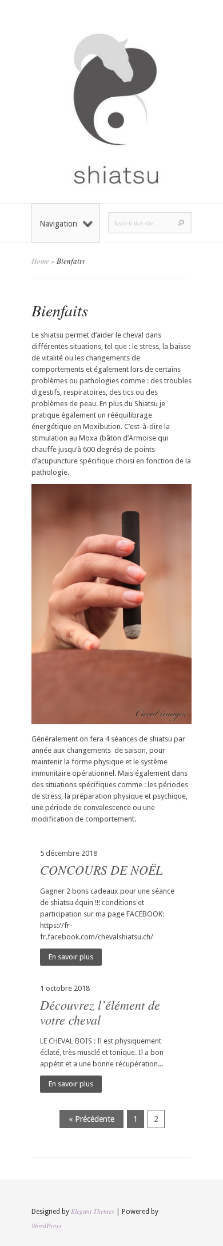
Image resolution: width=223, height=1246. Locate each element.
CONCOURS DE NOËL (101, 869)
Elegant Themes (92, 1211)
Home (40, 261)
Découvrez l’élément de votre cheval (100, 1012)
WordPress (46, 1225)
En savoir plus (71, 957)
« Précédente (91, 1119)
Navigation (58, 223)
